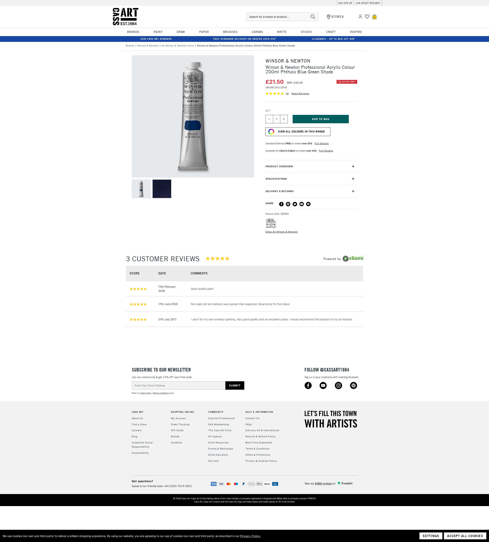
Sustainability (140, 452)
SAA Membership (218, 424)
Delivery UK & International (262, 430)
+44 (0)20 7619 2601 (178, 486)
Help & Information (259, 412)
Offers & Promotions (257, 454)
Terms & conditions (160, 393)
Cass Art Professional (221, 418)
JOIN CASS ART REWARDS (156, 39)
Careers (137, 430)
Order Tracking (180, 424)
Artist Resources (218, 442)
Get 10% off (345, 3)
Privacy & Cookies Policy (261, 460)
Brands (175, 436)
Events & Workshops (220, 448)
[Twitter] (295, 204)
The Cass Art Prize (220, 430)
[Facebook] (281, 204)
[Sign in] (360, 16)
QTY (268, 110)
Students (176, 442)
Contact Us (252, 418)
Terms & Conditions (257, 448)
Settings (431, 536)
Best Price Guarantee (258, 442)
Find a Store (139, 424)
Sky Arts (213, 460)
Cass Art (138, 412)
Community (215, 412)
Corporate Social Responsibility (142, 444)
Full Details (322, 143)
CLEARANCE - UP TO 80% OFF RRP (333, 39)
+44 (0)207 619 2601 (367, 3)
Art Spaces (215, 436)
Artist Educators (218, 454)
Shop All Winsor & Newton (282, 231)
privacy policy (145, 393)
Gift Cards (177, 430)
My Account (178, 418)
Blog (134, 436)
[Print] (308, 204)
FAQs (248, 424)
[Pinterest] (288, 204)
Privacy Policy (250, 536)
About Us (137, 418)
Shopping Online (182, 412)
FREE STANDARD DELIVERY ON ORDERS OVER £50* (244, 39)
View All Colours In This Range (301, 131)
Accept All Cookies (465, 536)
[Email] (301, 204)
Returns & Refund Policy (260, 436)
